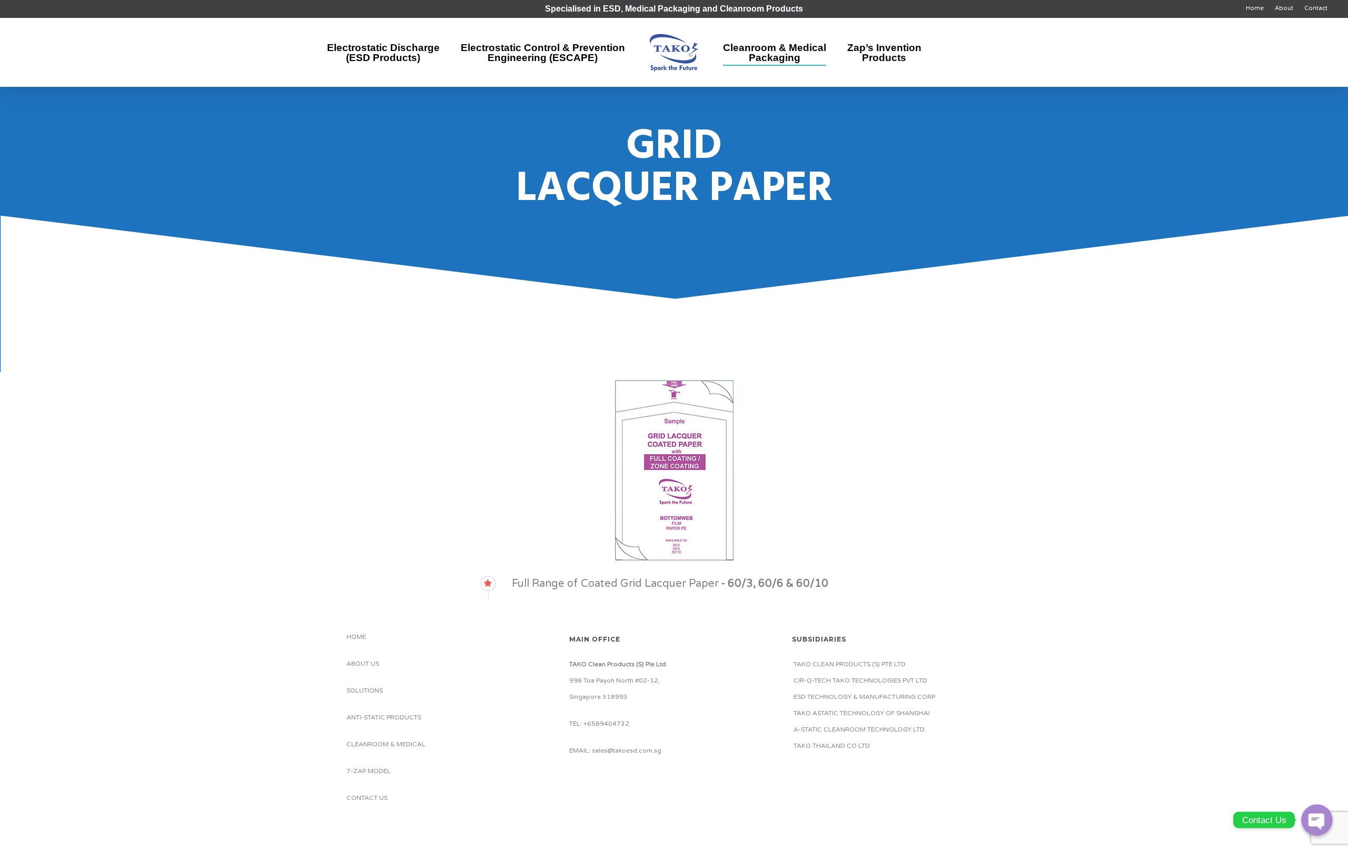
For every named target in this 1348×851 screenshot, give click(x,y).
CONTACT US (367, 798)
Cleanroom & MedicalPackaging (774, 53)
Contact (1315, 8)
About (1284, 8)
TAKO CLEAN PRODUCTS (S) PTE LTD (850, 664)
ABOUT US (362, 663)
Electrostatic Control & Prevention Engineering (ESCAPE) (543, 53)
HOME (356, 636)
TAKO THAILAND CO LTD (832, 745)
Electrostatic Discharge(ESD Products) (383, 53)
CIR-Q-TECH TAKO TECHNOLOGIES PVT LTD (860, 680)
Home (1255, 8)
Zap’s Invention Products (884, 53)
